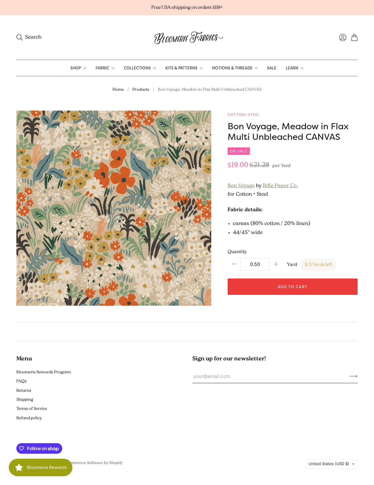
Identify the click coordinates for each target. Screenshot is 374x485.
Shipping (24, 400)
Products (140, 89)
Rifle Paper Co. (280, 186)
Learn (292, 67)
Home (118, 89)
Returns (23, 390)
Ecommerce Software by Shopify (93, 463)
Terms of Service (31, 409)
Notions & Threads (232, 67)
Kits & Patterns (181, 67)
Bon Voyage (241, 186)
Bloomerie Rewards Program (43, 372)
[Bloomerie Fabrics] (187, 37)
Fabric (102, 67)
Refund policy (29, 418)
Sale (271, 67)
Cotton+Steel (244, 114)
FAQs (21, 381)
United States (329, 463)
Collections (137, 67)
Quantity (237, 252)
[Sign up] (354, 376)
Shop (75, 67)
